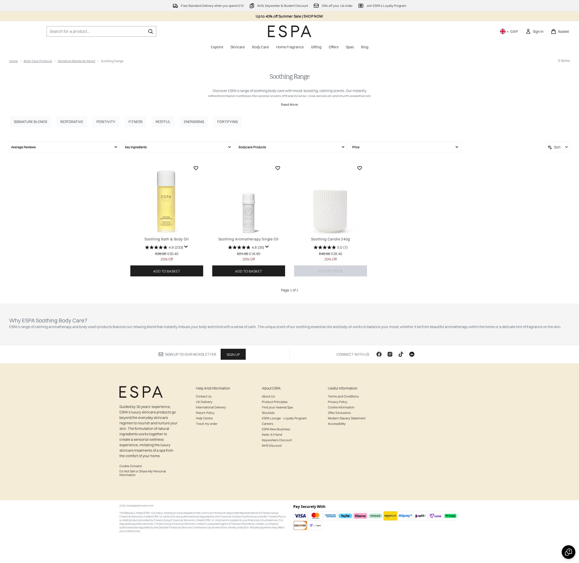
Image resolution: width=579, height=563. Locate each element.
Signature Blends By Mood (76, 61)
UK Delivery (204, 402)
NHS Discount (272, 445)
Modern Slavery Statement (346, 418)
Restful (163, 121)
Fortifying (227, 121)
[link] (534, 31)
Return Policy (205, 413)
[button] (568, 552)
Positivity (105, 121)
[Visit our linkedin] (411, 354)
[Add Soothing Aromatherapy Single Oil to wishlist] (277, 168)
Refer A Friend (272, 435)
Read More (289, 104)
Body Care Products (38, 61)
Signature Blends (30, 121)
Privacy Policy (337, 402)
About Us (268, 396)
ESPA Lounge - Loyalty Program (284, 418)
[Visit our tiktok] (400, 354)
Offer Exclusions (339, 413)
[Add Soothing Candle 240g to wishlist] (359, 168)
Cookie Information (341, 407)
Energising (194, 121)
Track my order (206, 424)
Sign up (233, 354)
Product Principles (275, 402)
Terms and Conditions (343, 396)
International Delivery (211, 407)
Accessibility (337, 424)
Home (13, 61)
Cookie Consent (130, 466)
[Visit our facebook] (379, 354)
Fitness (135, 121)
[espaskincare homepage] (289, 31)
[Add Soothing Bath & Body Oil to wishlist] (195, 168)
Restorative (71, 121)
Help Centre (204, 418)
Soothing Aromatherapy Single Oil (248, 239)
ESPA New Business (276, 429)
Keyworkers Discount (277, 440)
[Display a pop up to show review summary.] (186, 247)
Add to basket (166, 271)
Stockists (268, 413)
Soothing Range (289, 76)
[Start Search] (150, 31)
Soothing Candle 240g (330, 239)
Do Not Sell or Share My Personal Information (142, 473)
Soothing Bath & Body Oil (166, 239)
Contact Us (204, 396)
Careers (267, 424)
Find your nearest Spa (277, 407)
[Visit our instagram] (389, 354)
